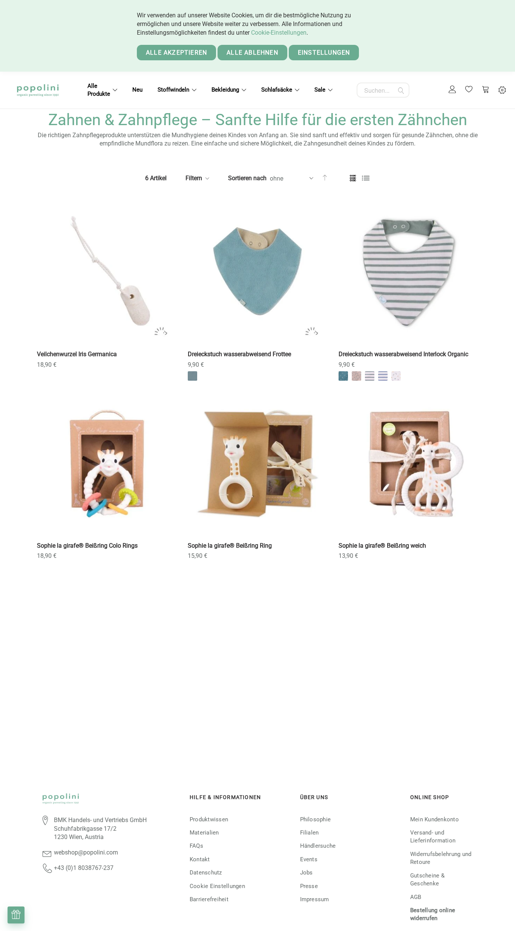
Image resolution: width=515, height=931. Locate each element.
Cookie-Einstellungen (279, 32)
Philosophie (315, 819)
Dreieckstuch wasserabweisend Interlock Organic (403, 354)
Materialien (204, 832)
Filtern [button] (193, 178)
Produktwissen (209, 819)
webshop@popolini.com (86, 852)
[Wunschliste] (469, 90)
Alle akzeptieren (176, 52)
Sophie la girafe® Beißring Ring (230, 545)
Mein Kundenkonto (434, 819)
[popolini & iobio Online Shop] (37, 90)
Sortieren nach (247, 178)
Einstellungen (324, 52)
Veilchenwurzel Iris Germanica (77, 354)
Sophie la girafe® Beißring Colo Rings (87, 545)
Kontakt (200, 859)
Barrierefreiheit (209, 899)
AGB (416, 897)
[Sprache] (502, 90)
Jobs (306, 872)
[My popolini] (452, 90)
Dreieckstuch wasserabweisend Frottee (239, 354)
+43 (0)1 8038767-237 (83, 867)
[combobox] (383, 90)
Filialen (309, 832)
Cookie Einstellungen (217, 886)
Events (308, 859)
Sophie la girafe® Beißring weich (382, 545)
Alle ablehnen (252, 52)
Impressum (314, 899)
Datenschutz (206, 872)
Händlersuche (318, 845)
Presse (309, 886)
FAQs (196, 845)
